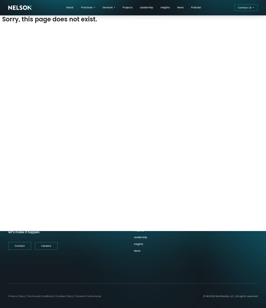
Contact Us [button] (245, 7)
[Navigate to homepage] (19, 7)
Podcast (196, 7)
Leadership (146, 7)
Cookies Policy (64, 296)
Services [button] (108, 7)
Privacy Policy (16, 296)
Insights (165, 7)
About (70, 7)
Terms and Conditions (40, 296)
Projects (128, 7)
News (180, 7)
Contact (20, 246)
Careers (46, 246)
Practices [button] (87, 7)
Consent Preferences (88, 296)
